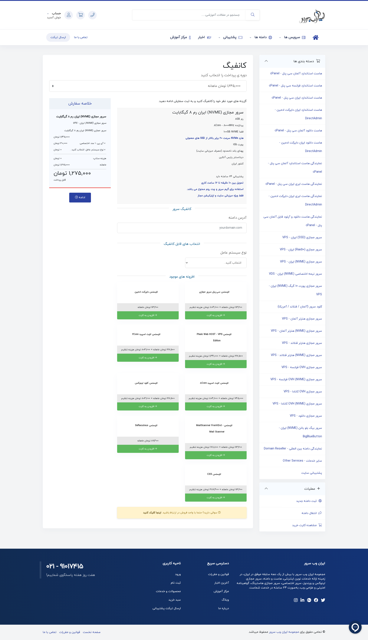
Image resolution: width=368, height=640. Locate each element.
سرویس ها (292, 37)
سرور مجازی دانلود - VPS (306, 416)
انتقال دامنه (310, 513)
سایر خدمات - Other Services (302, 461)
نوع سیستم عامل (233, 252)
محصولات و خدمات (168, 591)
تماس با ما (81, 37)
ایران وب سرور (314, 563)
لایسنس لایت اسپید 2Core (146, 334)
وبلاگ (225, 600)
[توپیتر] (323, 601)
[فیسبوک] (316, 601)
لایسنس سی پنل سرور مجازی (214, 292)
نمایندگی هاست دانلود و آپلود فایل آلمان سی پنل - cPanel (292, 221)
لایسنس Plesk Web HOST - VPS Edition (214, 337)
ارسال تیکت (58, 37)
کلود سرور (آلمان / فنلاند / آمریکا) (300, 307)
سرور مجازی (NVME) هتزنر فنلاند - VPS (296, 355)
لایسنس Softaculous (146, 425)
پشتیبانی (230, 37)
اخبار (202, 37)
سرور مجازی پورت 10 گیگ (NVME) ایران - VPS (295, 290)
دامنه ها (260, 37)
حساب (56, 13)
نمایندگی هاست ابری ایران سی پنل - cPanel (294, 184)
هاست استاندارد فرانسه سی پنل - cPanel (295, 86)
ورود (178, 574)
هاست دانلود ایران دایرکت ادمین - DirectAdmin (300, 147)
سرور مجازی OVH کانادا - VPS (303, 392)
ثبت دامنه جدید (307, 501)
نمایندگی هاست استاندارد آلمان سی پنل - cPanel (295, 167)
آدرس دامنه (238, 217)
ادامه (81, 197)
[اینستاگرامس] (296, 601)
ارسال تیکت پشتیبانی (166, 608)
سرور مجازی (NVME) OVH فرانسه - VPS (296, 379)
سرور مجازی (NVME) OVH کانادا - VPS (297, 404)
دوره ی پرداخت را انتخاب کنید (224, 75)
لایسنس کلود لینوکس (146, 383)
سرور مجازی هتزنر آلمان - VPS (302, 319)
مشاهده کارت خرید (305, 525)
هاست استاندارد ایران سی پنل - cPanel (297, 98)
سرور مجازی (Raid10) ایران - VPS (301, 250)
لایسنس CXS (214, 474)
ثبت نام (176, 583)
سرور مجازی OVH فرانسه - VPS (302, 367)
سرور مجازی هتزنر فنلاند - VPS (302, 343)
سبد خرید (174, 600)
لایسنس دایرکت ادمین (147, 292)
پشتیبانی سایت (311, 473)
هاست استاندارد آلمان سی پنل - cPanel (296, 74)
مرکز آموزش (179, 37)
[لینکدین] (302, 601)
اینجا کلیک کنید (152, 512)
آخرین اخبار (221, 583)
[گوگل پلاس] (309, 601)
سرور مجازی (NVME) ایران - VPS (301, 262)
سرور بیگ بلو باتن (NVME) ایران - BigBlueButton (300, 432)
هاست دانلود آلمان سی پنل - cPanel (298, 131)
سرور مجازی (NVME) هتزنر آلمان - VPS (296, 331)
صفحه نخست (92, 632)
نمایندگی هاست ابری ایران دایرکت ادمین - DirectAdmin (295, 200)
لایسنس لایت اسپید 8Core (214, 383)
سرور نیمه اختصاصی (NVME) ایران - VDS (295, 274)
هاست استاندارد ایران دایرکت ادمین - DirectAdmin (298, 114)
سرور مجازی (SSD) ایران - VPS (302, 237)
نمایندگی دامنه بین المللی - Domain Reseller (293, 449)
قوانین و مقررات (218, 574)
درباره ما (223, 608)
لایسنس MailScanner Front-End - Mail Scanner (214, 428)
